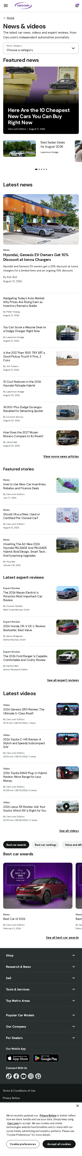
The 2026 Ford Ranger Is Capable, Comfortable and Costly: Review (25, 658)
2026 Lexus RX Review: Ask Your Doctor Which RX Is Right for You (24, 808)
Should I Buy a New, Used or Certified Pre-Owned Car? (21, 516)
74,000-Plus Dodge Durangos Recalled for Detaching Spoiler (23, 409)
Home (10, 18)
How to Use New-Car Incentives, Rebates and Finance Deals (24, 486)
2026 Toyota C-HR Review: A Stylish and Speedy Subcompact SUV (24, 743)
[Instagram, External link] (31, 1076)
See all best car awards (62, 937)
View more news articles (61, 456)
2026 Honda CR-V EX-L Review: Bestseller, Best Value (24, 628)
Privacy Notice (11, 1098)
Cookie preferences (23, 1144)
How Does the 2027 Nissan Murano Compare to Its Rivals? (23, 434)
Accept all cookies (59, 1144)
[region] (41, 1129)
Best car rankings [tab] (45, 845)
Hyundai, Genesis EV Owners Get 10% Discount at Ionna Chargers (35, 257)
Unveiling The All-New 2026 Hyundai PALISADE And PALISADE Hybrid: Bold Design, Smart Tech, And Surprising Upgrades (25, 549)
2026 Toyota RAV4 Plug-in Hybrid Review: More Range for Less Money (25, 776)
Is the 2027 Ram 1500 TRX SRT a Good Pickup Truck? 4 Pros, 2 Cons (24, 356)
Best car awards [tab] (16, 845)
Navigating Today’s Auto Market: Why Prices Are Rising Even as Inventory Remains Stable (24, 302)
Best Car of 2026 (14, 919)
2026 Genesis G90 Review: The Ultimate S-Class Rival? (23, 711)
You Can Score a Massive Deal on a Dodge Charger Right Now (24, 329)
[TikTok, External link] (9, 1076)
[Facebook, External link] (16, 1076)
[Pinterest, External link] (38, 1076)
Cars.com (13, 1123)
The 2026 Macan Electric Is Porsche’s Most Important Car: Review (23, 596)
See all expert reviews (63, 680)
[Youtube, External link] (23, 1076)
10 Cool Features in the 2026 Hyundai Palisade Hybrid (22, 383)
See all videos (69, 831)
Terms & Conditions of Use (19, 1090)
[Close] (77, 1105)
